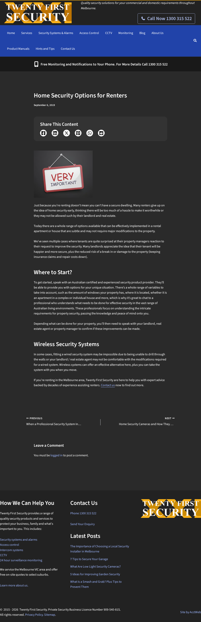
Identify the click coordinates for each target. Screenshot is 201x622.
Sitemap (49, 615)
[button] (195, 41)
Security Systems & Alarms (55, 33)
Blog (142, 33)
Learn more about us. (14, 585)
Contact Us (68, 49)
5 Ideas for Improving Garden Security (95, 574)
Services (26, 33)
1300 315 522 (158, 64)
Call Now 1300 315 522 (169, 18)
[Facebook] (43, 133)
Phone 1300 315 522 (83, 513)
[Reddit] (101, 133)
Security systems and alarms (18, 539)
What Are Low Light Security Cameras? (95, 566)
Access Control (89, 33)
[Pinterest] (78, 133)
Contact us (108, 385)
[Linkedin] (55, 133)
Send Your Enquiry (82, 524)
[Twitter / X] (66, 133)
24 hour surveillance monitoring (21, 560)
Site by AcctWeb (190, 612)
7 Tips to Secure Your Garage (89, 559)
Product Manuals (18, 49)
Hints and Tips (45, 49)
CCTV (108, 33)
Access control (9, 545)
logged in (56, 455)
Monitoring (125, 33)
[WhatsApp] (89, 133)
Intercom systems (11, 550)
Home (11, 33)
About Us (158, 33)
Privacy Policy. (34, 615)
